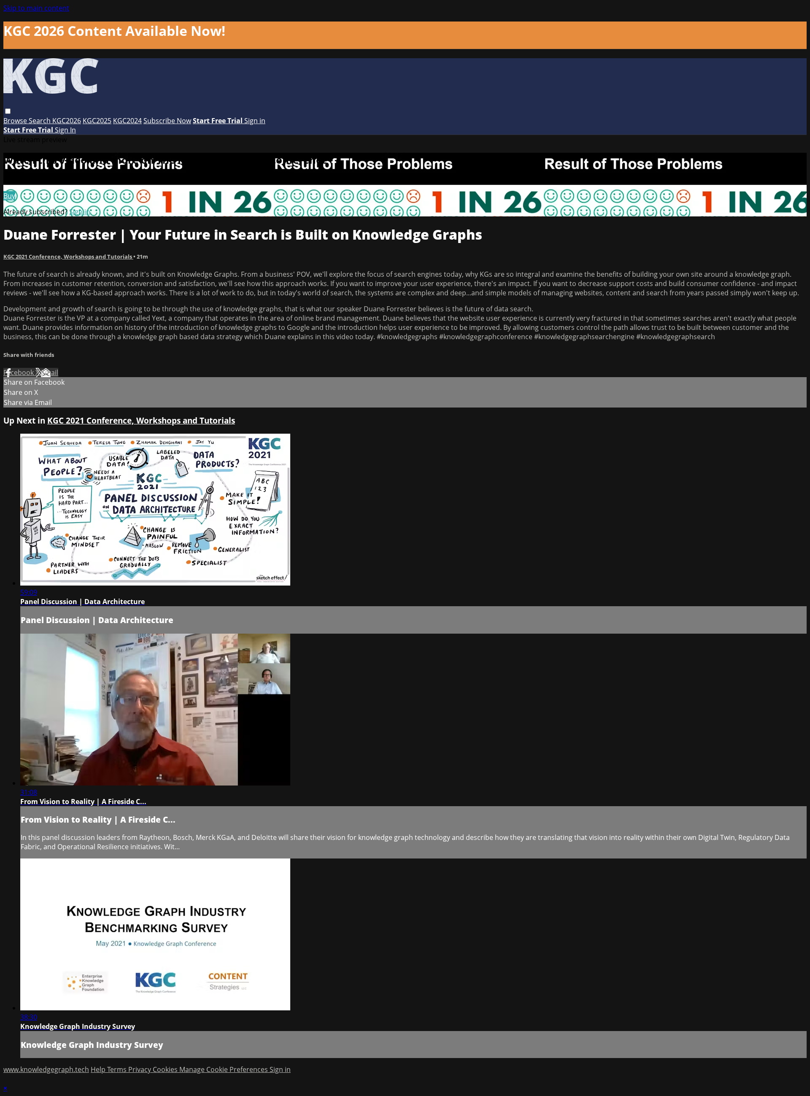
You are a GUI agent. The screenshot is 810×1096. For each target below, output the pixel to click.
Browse (16, 120)
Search (40, 120)
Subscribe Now (167, 120)
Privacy (140, 1069)
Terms (117, 1069)
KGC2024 (127, 120)
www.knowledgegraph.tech (46, 1069)
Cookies (166, 1069)
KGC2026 (66, 120)
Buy (9, 195)
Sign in (254, 120)
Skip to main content (36, 8)
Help (99, 1069)
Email (49, 372)
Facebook (19, 372)
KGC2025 (97, 120)
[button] (8, 111)
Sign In (65, 130)
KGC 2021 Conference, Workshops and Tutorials (68, 256)
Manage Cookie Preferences (224, 1069)
